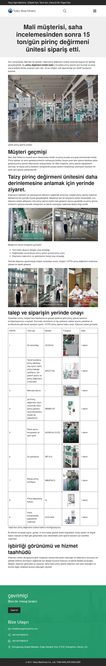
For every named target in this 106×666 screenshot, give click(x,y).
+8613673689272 (20, 634)
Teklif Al (14, 610)
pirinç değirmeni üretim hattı (39, 64)
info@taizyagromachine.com (25, 628)
